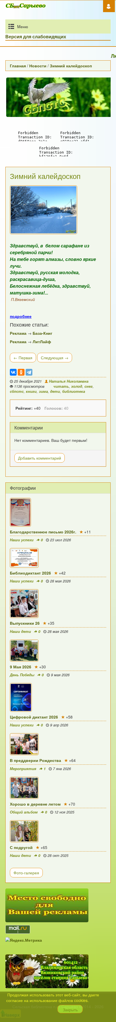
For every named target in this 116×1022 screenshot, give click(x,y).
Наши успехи (22, 539)
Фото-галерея (26, 872)
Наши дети (20, 631)
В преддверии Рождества (35, 760)
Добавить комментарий (39, 458)
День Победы (22, 674)
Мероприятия (23, 768)
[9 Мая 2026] (58, 651)
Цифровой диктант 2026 (34, 717)
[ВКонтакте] (13, 372)
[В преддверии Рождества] (58, 744)
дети (55, 391)
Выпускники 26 (25, 623)
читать (61, 386)
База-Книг (42, 333)
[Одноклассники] (21, 372)
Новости (37, 65)
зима (43, 391)
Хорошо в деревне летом (35, 804)
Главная (18, 65)
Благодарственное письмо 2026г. (43, 532)
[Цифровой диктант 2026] (58, 697)
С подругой (21, 847)
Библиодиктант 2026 (30, 573)
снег (88, 386)
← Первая (23, 357)
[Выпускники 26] (58, 603)
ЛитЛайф (42, 341)
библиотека (73, 391)
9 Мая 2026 (20, 666)
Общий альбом (24, 812)
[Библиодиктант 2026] (58, 558)
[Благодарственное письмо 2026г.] (58, 512)
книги (31, 391)
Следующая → (54, 357)
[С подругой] (58, 831)
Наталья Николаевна (68, 381)
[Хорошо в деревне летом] (58, 788)
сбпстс (17, 391)
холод (76, 386)
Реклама (18, 333)
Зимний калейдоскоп (71, 65)
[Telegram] (29, 372)
